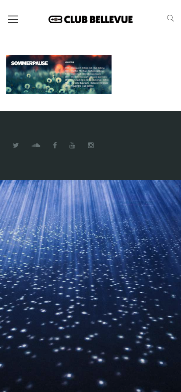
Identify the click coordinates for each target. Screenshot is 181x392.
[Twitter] (15, 145)
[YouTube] (72, 145)
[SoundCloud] (36, 145)
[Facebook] (55, 145)
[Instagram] (91, 145)
